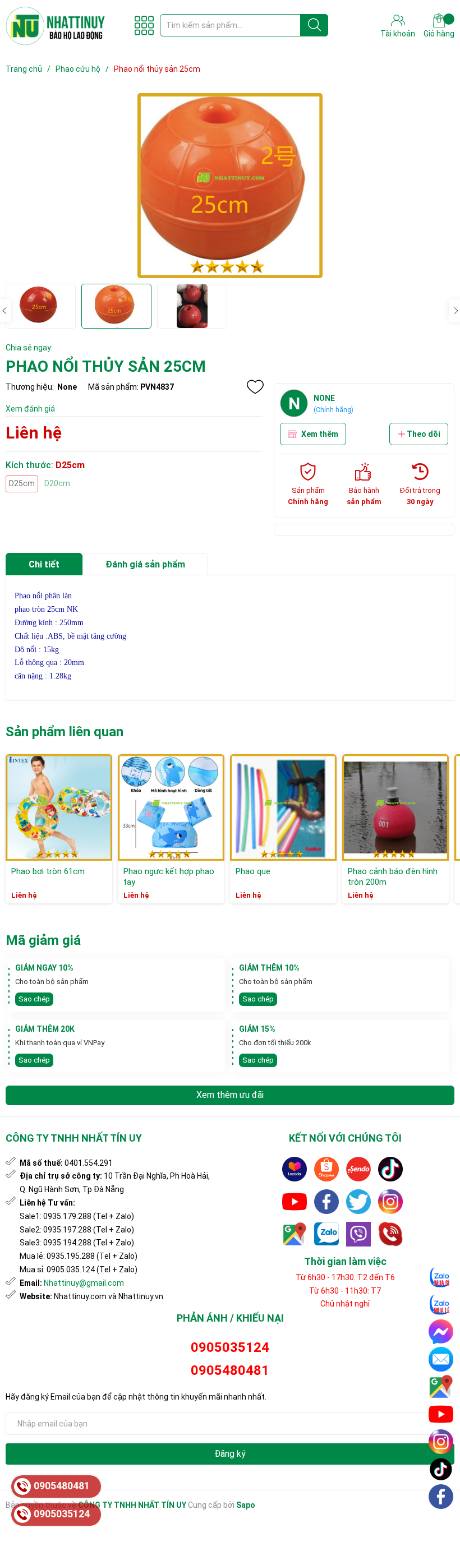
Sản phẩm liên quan (64, 732)
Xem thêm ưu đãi (230, 1095)
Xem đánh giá (30, 408)
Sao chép (34, 999)
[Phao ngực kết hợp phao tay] (171, 807)
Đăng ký (230, 1453)
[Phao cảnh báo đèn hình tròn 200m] (395, 807)
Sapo (245, 1505)
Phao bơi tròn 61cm (48, 871)
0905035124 (230, 1347)
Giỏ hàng (439, 33)
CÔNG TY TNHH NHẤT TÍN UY (132, 1505)
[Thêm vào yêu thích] (255, 387)
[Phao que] (283, 807)
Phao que (253, 871)
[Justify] (314, 25)
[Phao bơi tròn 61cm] (59, 807)
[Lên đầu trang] (441, 1523)
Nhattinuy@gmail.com (84, 1282)
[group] (230, 185)
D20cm (57, 483)
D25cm (22, 483)
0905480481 (230, 1370)
